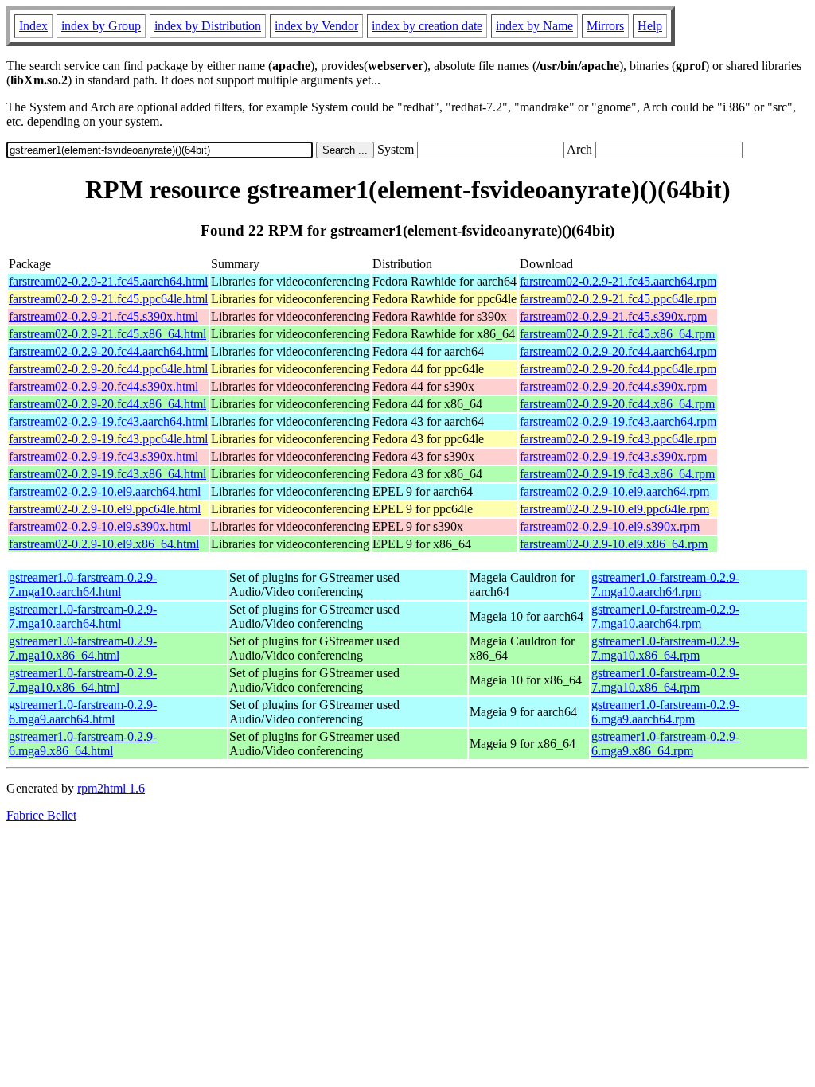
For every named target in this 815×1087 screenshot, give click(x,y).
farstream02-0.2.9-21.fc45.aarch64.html (108, 281)
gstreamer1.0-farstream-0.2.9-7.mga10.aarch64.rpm (665, 584)
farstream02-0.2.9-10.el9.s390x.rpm (610, 526)
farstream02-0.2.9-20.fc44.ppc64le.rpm (618, 369)
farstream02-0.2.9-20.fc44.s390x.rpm (613, 386)
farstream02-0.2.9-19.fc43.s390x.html (103, 456)
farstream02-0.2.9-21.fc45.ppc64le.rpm (618, 299)
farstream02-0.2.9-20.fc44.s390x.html (103, 386)
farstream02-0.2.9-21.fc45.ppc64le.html (108, 299)
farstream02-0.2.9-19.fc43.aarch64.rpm (618, 421)
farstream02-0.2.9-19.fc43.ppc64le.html (108, 439)
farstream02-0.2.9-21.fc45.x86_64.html (107, 334)
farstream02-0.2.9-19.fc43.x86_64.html (107, 474)
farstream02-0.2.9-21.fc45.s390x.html (103, 316)
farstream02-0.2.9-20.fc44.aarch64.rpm (618, 351)
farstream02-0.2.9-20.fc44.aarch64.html (108, 351)
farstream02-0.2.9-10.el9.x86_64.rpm (614, 544)
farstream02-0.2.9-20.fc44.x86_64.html (107, 404)
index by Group (101, 26)
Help (650, 26)
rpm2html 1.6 (111, 788)
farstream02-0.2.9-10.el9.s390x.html (100, 526)
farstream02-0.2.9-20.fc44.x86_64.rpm (617, 404)
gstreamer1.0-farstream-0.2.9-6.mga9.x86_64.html (83, 744)
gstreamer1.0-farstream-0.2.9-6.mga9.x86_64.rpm (665, 744)
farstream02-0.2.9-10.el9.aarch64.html (105, 491)
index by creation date (427, 26)
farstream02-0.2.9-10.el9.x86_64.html (104, 544)
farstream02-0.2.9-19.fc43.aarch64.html (108, 421)
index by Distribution (207, 26)
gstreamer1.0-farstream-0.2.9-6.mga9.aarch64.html (83, 712)
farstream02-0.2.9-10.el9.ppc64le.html (105, 509)
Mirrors (605, 26)
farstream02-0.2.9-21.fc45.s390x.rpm (613, 316)
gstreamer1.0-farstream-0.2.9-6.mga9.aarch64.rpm (665, 712)
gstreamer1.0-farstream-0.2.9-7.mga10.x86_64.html (83, 648)
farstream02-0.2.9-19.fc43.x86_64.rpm (617, 474)
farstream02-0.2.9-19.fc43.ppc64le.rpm (618, 439)
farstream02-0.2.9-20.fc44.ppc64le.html (108, 369)
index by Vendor (316, 26)
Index (33, 26)
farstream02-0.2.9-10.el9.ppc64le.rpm (614, 509)
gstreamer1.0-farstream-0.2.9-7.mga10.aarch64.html (83, 584)
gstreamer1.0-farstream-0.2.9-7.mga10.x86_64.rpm (665, 648)
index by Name (534, 26)
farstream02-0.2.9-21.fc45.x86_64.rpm (617, 334)
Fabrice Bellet (41, 815)
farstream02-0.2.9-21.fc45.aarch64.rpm (618, 281)
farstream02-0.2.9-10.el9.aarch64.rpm (614, 491)
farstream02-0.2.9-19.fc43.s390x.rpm (613, 456)
